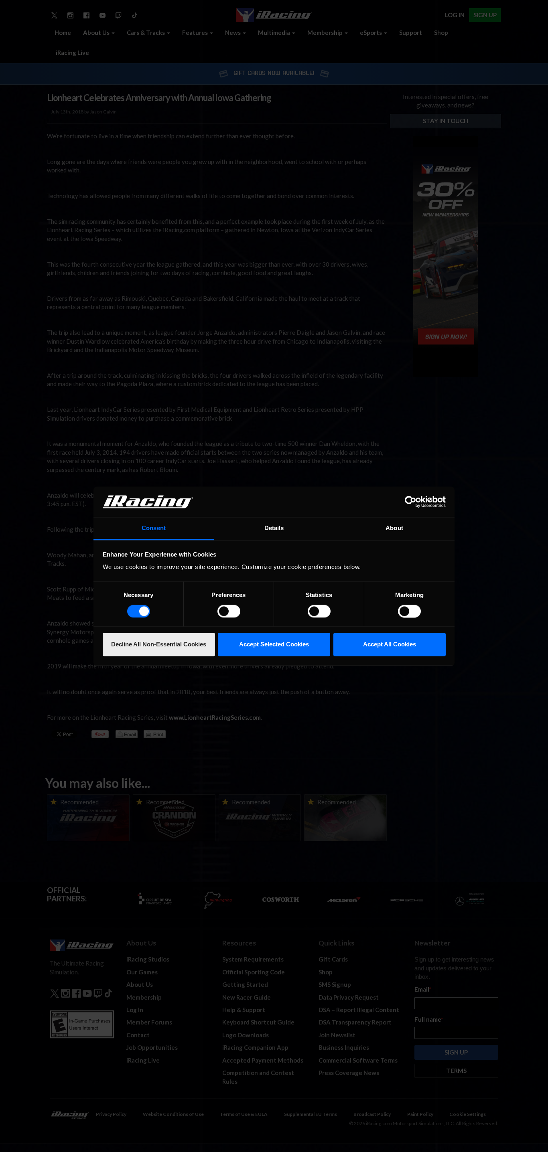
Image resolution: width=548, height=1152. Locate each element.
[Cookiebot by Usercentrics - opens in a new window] (410, 502)
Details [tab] (274, 528)
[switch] (228, 611)
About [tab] (394, 528)
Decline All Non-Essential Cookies (158, 644)
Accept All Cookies (389, 644)
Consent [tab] (154, 528)
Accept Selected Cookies (274, 644)
